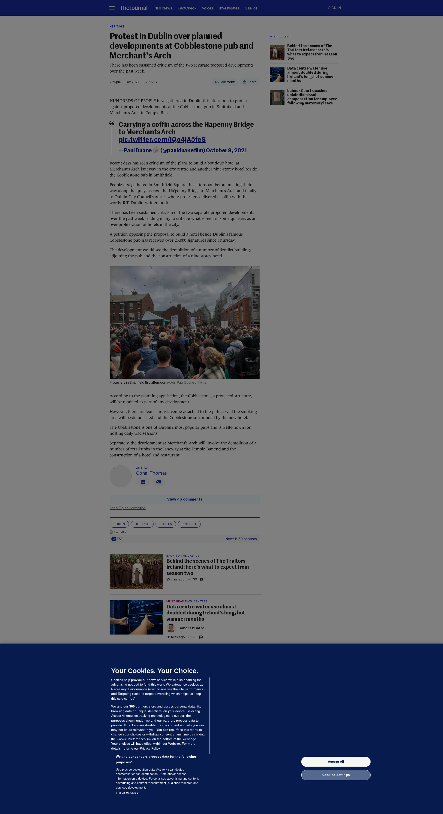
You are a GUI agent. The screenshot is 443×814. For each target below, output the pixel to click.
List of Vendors (127, 793)
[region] (221, 729)
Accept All (336, 761)
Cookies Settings (336, 775)
